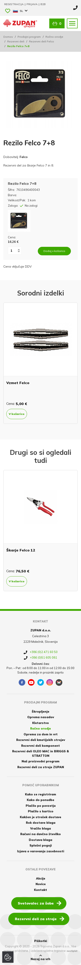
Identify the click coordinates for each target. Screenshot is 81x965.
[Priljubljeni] (7, 11)
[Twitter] (40, 682)
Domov (8, 36)
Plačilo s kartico (40, 811)
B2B (43, 4)
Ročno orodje (54, 36)
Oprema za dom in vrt (41, 734)
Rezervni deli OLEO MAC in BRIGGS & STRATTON (40, 753)
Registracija (14, 4)
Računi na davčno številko (40, 834)
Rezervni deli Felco (41, 41)
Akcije (40, 878)
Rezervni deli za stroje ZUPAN (40, 767)
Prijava (32, 4)
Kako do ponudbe (40, 800)
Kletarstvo (40, 723)
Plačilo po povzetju (41, 805)
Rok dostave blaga (40, 822)
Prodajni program (29, 36)
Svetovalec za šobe (36, 903)
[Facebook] (22, 682)
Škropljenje (40, 711)
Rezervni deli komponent (40, 745)
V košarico (17, 414)
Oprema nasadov (40, 717)
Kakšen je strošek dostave (40, 817)
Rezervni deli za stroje (36, 919)
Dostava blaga (40, 840)
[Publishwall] (59, 682)
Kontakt (40, 890)
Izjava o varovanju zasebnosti (40, 851)
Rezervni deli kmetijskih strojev (40, 740)
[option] (40, 363)
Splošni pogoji (40, 845)
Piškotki (40, 941)
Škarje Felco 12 (20, 550)
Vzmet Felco (17, 383)
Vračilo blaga (40, 828)
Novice (41, 884)
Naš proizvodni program (40, 761)
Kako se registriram (40, 794)
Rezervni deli (15, 41)
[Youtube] (31, 682)
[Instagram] (49, 682)
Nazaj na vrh (40, 959)
